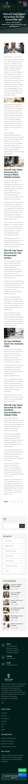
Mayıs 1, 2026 (14, 604)
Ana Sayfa (4, 713)
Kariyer (3, 724)
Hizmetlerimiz (5, 718)
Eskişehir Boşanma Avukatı (9, 746)
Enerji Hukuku (9, 561)
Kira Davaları (16, 22)
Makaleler (4, 721)
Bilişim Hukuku (9, 546)
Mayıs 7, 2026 (14, 589)
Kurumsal (4, 716)
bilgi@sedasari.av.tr (12, 665)
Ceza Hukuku (9, 556)
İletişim (3, 729)
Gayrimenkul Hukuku (11, 566)
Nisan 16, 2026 (8, 57)
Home (8, 22)
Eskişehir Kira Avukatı (7, 744)
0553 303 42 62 (10, 658)
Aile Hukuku (8, 541)
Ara (4, 519)
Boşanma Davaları (10, 551)
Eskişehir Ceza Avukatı (7, 741)
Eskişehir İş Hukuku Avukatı (9, 738)
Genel (7, 571)
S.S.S (2, 727)
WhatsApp (22, 770)
